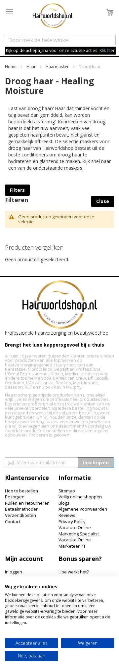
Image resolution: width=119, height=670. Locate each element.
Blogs (64, 503)
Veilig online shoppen (80, 497)
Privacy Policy (72, 521)
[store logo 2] (52, 16)
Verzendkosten (20, 515)
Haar (31, 66)
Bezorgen (14, 497)
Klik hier (107, 50)
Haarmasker (58, 66)
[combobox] (60, 40)
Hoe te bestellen (21, 491)
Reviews (67, 515)
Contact (12, 521)
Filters (17, 190)
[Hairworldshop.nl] (59, 305)
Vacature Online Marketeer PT (75, 543)
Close (102, 201)
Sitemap (67, 491)
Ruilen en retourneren (27, 503)
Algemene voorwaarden (83, 509)
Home (11, 66)
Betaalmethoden (22, 509)
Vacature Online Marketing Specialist (79, 530)
